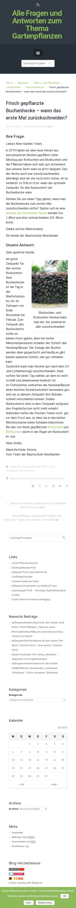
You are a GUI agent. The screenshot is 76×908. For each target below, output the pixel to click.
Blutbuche (15, 478)
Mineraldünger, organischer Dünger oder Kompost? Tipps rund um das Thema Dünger (33, 517)
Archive (13, 808)
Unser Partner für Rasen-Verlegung (31, 599)
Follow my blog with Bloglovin (25, 882)
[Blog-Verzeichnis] (16, 874)
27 (13, 776)
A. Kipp (48, 126)
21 (21, 768)
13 (13, 760)
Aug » (54, 784)
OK (64, 896)
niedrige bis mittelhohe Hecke (26, 213)
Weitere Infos (45, 902)
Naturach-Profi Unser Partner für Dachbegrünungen (29, 574)
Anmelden (17, 832)
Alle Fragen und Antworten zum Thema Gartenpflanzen (37, 25)
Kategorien (15, 695)
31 (46, 776)
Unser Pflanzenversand (25, 563)
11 (54, 752)
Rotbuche (44, 478)
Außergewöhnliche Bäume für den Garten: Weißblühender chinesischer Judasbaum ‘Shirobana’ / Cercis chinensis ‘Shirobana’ (35, 668)
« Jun (21, 784)
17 (46, 760)
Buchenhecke (30, 478)
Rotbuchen (55, 427)
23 (37, 768)
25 (54, 768)
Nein (28, 902)
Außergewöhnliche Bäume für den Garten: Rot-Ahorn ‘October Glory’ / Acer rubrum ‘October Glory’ (38, 645)
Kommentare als (24, 841)
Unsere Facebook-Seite (25, 581)
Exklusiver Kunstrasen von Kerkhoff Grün (34, 585)
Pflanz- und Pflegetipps (47, 82)
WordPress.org (20, 846)
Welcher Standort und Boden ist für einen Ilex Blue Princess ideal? (38, 505)
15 (29, 760)
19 (62, 760)
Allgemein (22, 82)
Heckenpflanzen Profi (24, 567)
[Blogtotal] (16, 878)
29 (29, 776)
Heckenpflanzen (35, 87)
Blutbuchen (13, 432)
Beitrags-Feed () (23, 837)
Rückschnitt (13, 87)
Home (9, 82)
